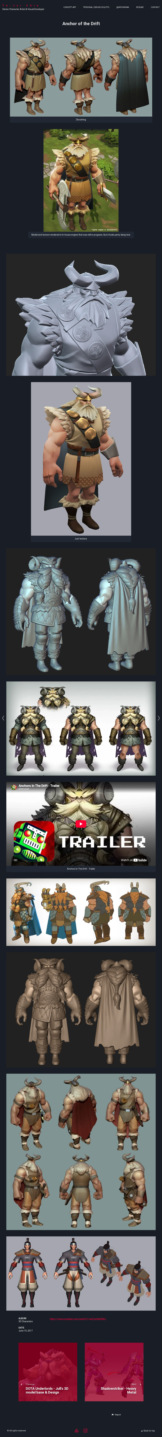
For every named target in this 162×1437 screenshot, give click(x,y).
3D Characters (26, 1321)
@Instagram (122, 7)
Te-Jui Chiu (21, 5)
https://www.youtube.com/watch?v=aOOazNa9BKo (78, 1319)
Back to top (149, 1430)
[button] (116, 1415)
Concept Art (69, 7)
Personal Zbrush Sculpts (96, 7)
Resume (140, 7)
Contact (155, 7)
